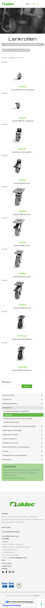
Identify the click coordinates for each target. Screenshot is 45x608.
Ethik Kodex (6, 527)
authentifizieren (20, 478)
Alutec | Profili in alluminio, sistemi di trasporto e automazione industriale (23, 45)
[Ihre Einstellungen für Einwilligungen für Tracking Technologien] (41, 604)
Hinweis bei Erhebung (12, 605)
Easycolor (36, 595)
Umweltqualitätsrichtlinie (11, 532)
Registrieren (8, 478)
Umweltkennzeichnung (10, 536)
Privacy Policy (7, 563)
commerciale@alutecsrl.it (17, 558)
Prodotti (6, 50)
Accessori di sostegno (20, 50)
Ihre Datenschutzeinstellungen (20, 602)
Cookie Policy (6, 566)
